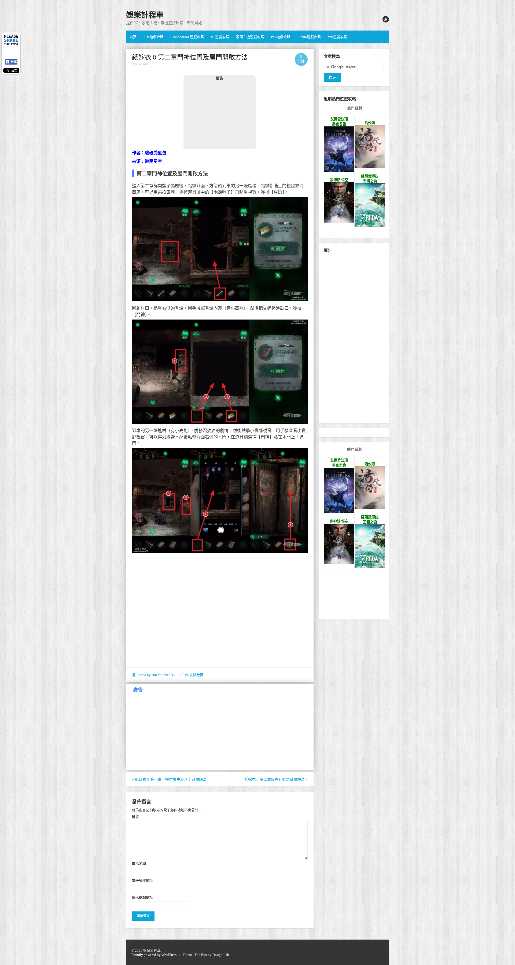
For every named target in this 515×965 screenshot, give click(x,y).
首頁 (133, 37)
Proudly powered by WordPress (153, 955)
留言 (135, 816)
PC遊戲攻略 (220, 37)
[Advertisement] (219, 114)
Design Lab (220, 955)
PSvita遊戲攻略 (309, 37)
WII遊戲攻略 (337, 37)
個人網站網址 (142, 897)
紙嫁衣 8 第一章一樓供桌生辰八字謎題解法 (169, 780)
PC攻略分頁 (194, 675)
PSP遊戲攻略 (280, 37)
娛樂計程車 (145, 15)
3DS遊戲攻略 (154, 37)
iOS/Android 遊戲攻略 (187, 37)
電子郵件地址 (142, 880)
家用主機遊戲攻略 (250, 37)
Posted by (155, 675)
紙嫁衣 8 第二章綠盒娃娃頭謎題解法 (276, 780)
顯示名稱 (139, 863)
